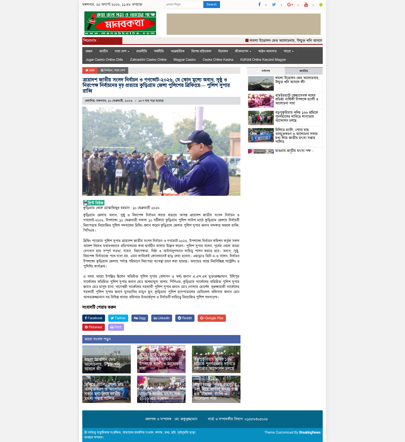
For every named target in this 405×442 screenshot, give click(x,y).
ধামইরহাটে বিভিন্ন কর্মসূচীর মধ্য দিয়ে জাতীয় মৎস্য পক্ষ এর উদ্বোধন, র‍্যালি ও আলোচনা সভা (216, 391)
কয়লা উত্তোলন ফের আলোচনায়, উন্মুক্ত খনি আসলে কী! (280, 40)
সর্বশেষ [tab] (266, 71)
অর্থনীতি (159, 51)
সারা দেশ (121, 51)
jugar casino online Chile (104, 60)
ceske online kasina (218, 60)
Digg (142, 318)
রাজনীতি (141, 51)
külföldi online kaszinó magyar (263, 60)
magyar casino (185, 60)
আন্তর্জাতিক (178, 51)
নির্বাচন (108, 70)
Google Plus (214, 318)
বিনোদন (223, 51)
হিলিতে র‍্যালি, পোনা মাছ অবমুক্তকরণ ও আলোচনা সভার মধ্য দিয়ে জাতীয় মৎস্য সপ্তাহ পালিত (104, 391)
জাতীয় (103, 51)
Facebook (95, 318)
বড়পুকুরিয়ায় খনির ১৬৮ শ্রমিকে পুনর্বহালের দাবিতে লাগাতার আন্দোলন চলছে (214, 364)
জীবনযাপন (242, 51)
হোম (91, 70)
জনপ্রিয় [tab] (304, 71)
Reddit (186, 318)
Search (212, 4)
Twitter (120, 318)
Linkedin (163, 318)
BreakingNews (310, 432)
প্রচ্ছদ (89, 51)
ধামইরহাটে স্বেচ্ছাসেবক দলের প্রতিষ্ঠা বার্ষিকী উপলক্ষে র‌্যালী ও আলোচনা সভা (160, 361)
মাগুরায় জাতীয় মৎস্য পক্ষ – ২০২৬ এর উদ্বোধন (161, 396)
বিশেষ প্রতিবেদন (201, 51)
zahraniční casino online (148, 60)
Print (118, 327)
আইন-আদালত (267, 51)
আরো (288, 51)
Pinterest (95, 327)
